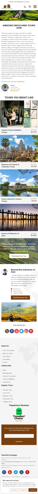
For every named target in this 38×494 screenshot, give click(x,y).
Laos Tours (6, 393)
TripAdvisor (21, 82)
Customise (14, 490)
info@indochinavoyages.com (14, 461)
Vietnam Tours (7, 390)
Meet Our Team (8, 353)
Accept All (33, 490)
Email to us (17, 289)
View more (18, 421)
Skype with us (17, 291)
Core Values (6, 356)
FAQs (4, 370)
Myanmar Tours (7, 396)
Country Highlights (9, 379)
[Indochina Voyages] (6, 6)
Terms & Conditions (9, 376)
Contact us (25, 476)
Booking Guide (7, 373)
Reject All (23, 490)
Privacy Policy (5, 476)
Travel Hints (6, 382)
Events (5, 362)
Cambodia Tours (8, 399)
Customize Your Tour (19, 256)
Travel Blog (6, 359)
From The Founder (8, 350)
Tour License (16, 476)
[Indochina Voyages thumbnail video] (19, 312)
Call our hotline (17, 293)
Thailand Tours (7, 402)
